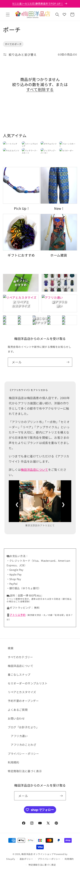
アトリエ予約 (18, 615)
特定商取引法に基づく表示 (25, 771)
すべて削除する (40, 89)
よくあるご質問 (18, 710)
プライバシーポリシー (49, 858)
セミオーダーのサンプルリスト (27, 683)
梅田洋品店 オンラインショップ (37, 854)
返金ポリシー (26, 858)
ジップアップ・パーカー (49, 151)
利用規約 (13, 762)
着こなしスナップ (19, 674)
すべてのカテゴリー (20, 657)
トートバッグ (11, 144)
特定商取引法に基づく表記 (42, 864)
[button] (7, 14)
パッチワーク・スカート (30, 151)
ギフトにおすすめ (21, 255)
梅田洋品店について (34, 469)
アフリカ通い (19, 736)
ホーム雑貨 (58, 255)
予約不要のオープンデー (23, 701)
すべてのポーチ (13, 44)
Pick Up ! (21, 208)
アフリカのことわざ (23, 745)
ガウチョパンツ (50, 144)
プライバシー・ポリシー (23, 753)
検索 (10, 648)
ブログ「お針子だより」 (23, 727)
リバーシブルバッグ (30, 145)
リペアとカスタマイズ (22, 692)
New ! (58, 208)
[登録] (67, 362)
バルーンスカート (67, 145)
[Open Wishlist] (64, 14)
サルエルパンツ (12, 150)
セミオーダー (68, 150)
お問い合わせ (16, 718)
